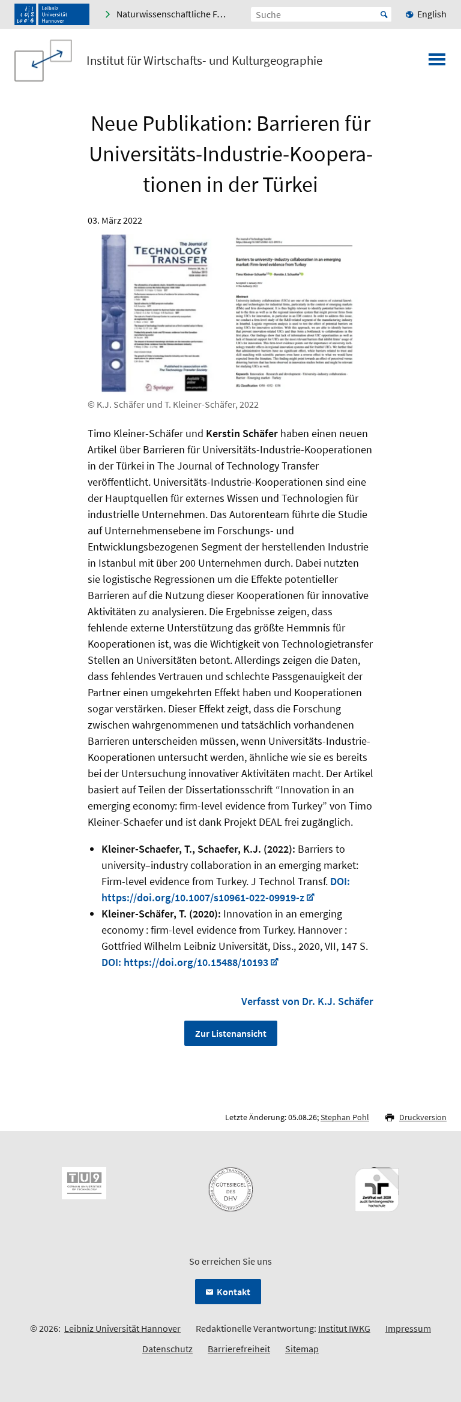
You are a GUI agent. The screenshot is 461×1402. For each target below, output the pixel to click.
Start (384, 14)
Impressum (408, 1328)
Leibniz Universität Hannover (122, 1328)
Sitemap (302, 1349)
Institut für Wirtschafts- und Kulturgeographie (204, 60)
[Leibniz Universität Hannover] (51, 14)
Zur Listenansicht (231, 1033)
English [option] (432, 14)
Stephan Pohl (345, 1117)
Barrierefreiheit (239, 1349)
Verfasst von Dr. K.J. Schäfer (307, 1001)
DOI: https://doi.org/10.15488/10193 (184, 962)
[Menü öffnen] (437, 63)
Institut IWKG (344, 1328)
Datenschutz (167, 1349)
